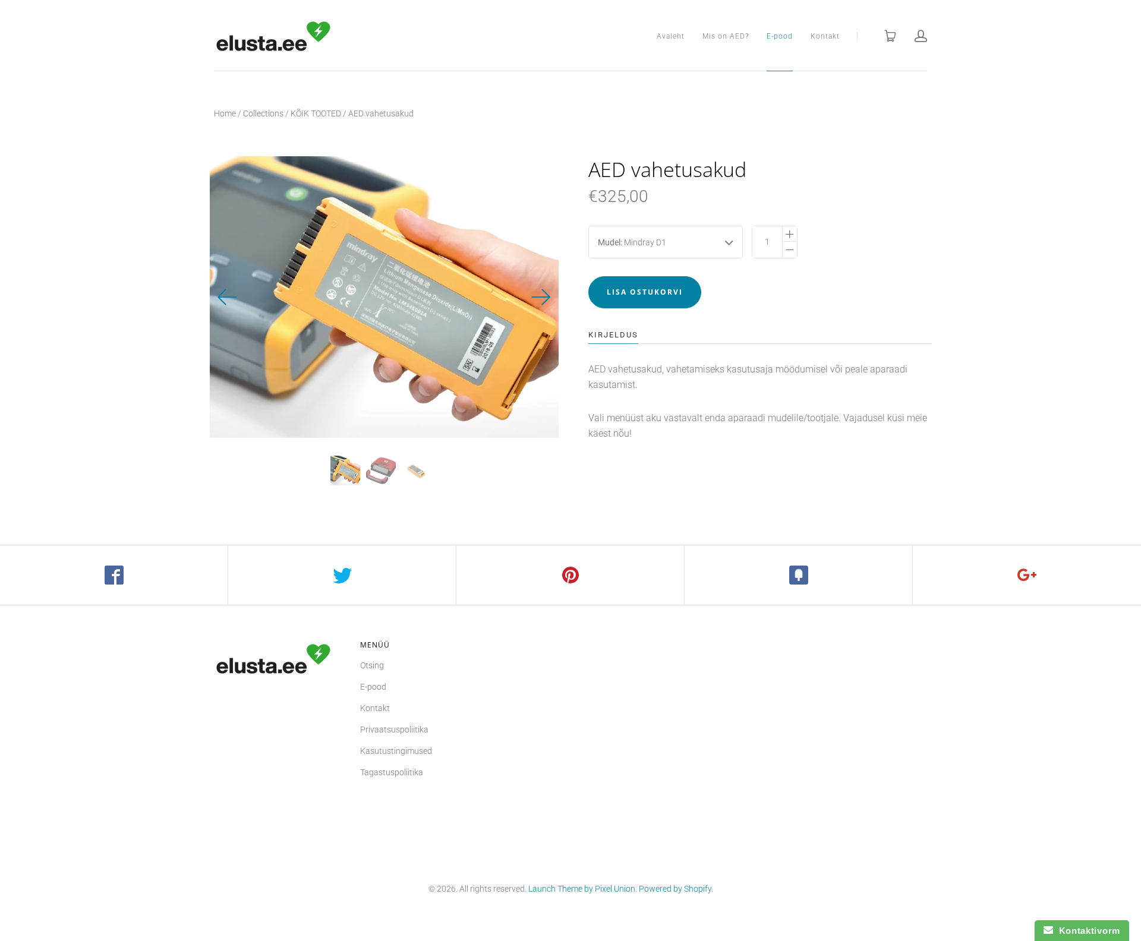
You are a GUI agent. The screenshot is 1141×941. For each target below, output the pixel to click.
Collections (263, 113)
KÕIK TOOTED (316, 113)
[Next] (541, 297)
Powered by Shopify (675, 888)
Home (225, 113)
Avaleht (671, 36)
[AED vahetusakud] (345, 470)
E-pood (780, 36)
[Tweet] (342, 575)
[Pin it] (570, 575)
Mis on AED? (725, 36)
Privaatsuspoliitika (394, 729)
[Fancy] (799, 575)
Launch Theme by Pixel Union (581, 888)
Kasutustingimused (396, 751)
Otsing (372, 665)
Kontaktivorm (1086, 931)
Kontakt (825, 36)
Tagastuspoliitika (391, 772)
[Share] (114, 575)
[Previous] (227, 297)
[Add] (1027, 575)
